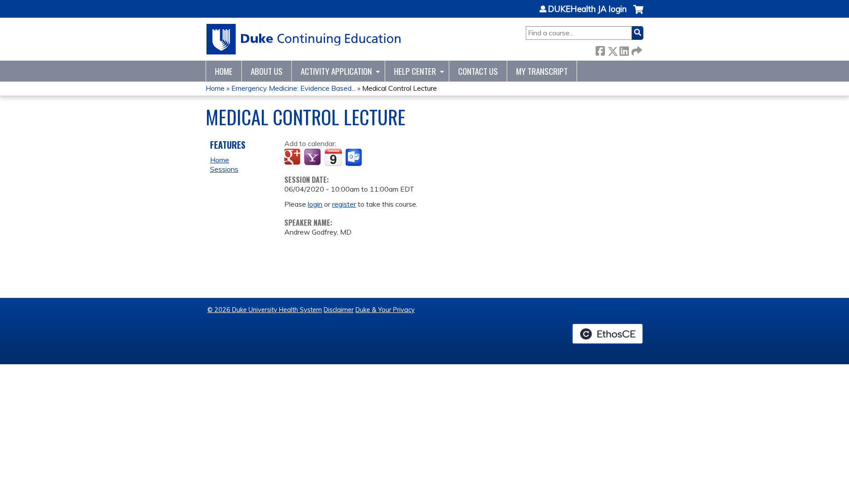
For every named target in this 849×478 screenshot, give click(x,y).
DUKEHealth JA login (587, 9)
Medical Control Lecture (399, 88)
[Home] (304, 39)
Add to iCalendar (333, 157)
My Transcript (542, 71)
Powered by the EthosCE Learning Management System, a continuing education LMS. (607, 333)
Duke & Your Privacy (385, 310)
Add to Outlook (354, 157)
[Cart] (638, 14)
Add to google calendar (293, 157)
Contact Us (478, 71)
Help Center (415, 71)
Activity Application (336, 71)
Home (224, 71)
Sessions (224, 169)
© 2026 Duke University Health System (264, 310)
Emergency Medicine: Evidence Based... (293, 88)
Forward (635, 49)
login (315, 204)
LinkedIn (624, 49)
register (344, 204)
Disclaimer (339, 310)
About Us (267, 71)
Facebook (600, 49)
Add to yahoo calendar (313, 157)
